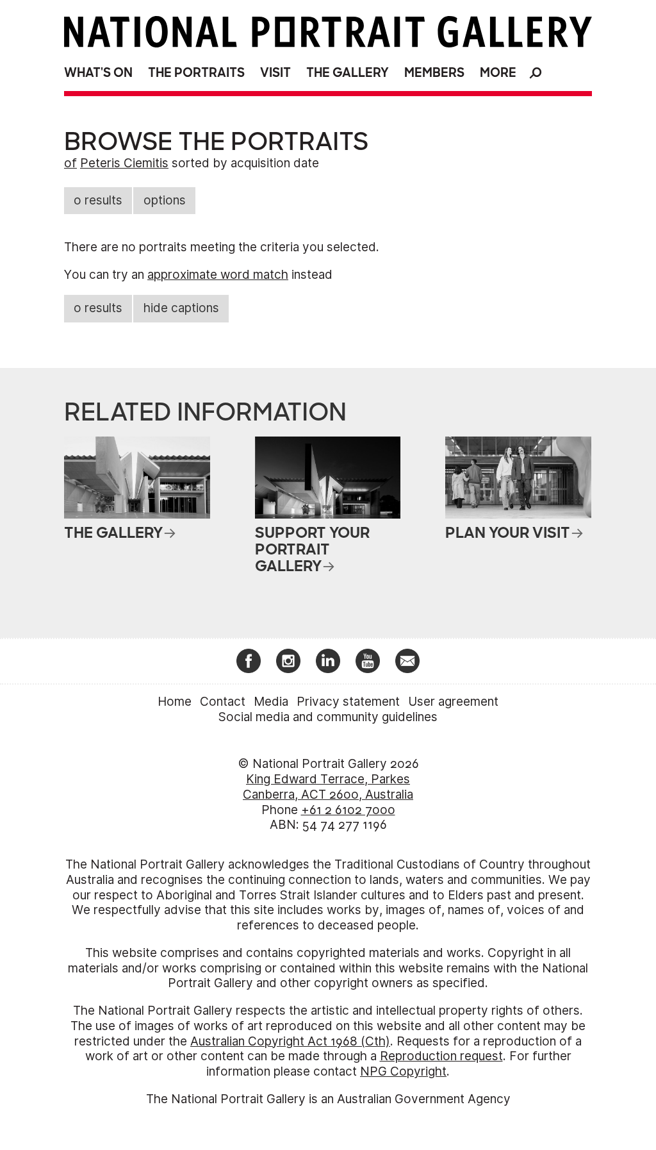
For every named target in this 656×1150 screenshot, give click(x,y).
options (165, 200)
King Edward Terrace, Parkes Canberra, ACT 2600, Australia (328, 787)
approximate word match (217, 274)
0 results (98, 200)
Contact (222, 701)
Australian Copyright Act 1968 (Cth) (290, 1041)
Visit (275, 73)
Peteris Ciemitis (124, 163)
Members (434, 73)
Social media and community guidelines (328, 717)
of (70, 163)
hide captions (181, 308)
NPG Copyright (403, 1071)
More (498, 73)
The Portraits (196, 73)
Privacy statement (348, 701)
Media (271, 701)
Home (175, 701)
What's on (98, 73)
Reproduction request (441, 1056)
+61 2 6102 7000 (348, 810)
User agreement (453, 701)
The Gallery (347, 73)
